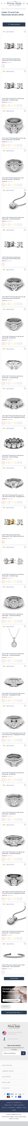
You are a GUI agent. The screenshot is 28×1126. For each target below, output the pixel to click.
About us (4, 1107)
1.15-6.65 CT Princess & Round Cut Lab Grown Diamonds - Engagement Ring (13, 416)
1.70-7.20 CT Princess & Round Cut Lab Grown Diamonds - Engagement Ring (13, 733)
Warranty (19, 1107)
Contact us (9, 1102)
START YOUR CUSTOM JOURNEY (11, 1000)
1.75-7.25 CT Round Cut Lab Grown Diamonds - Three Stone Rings (12, 614)
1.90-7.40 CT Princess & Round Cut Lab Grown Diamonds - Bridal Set (14, 138)
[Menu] (1, 3)
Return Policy (17, 1102)
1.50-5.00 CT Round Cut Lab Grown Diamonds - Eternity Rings (12, 456)
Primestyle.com (16, 1114)
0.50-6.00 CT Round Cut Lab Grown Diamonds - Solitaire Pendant (13, 218)
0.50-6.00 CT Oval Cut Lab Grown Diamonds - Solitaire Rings (12, 376)
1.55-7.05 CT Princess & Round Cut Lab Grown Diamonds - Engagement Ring (13, 892)
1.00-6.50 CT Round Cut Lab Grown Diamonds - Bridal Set (13, 337)
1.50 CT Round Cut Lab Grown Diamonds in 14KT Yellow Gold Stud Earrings (13, 535)
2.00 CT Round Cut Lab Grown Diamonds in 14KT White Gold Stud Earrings (11, 59)
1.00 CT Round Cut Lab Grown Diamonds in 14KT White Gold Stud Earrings (11, 257)
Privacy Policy (8, 1105)
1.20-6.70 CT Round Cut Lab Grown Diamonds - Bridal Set (13, 813)
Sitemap (14, 1110)
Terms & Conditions (18, 1105)
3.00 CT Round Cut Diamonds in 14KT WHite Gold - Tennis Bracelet (13, 965)
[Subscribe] (23, 1053)
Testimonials (11, 1107)
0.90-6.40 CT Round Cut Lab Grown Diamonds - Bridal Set (13, 773)
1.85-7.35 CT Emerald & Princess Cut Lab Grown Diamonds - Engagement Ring (13, 495)
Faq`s (24, 1107)
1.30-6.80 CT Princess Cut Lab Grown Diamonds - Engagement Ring (13, 694)
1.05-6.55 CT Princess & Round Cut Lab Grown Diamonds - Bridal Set (13, 297)
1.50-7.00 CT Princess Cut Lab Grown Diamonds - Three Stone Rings (13, 852)
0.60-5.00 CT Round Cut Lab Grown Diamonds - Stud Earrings (13, 99)
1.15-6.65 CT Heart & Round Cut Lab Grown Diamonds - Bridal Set (12, 178)
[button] (5, 3)
